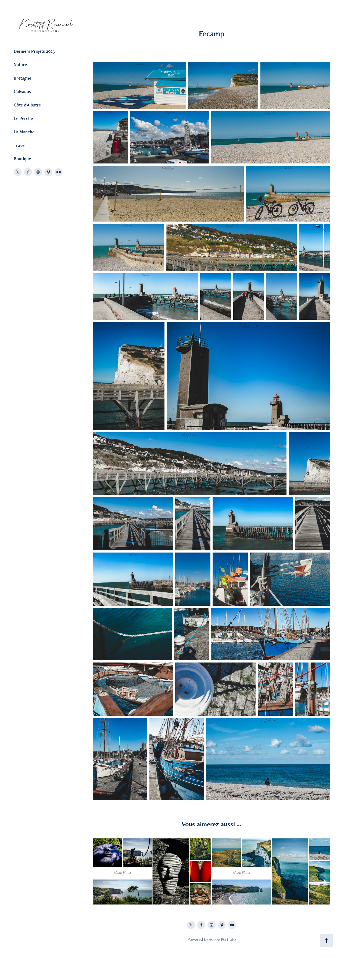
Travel (20, 145)
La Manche (24, 132)
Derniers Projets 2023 (34, 51)
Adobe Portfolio (222, 939)
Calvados (22, 91)
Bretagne (22, 78)
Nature (20, 64)
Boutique (22, 159)
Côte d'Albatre (27, 105)
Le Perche (23, 118)
